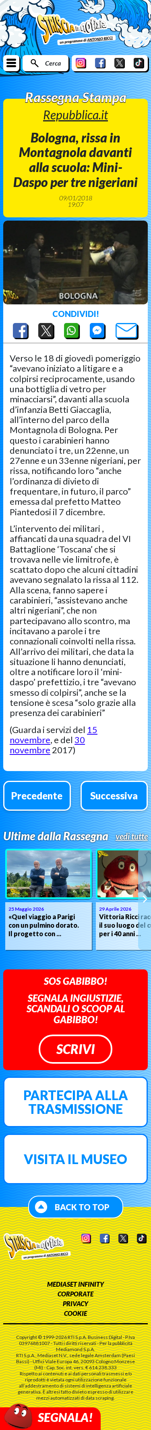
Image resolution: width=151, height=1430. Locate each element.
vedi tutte (132, 836)
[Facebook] (100, 62)
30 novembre (47, 744)
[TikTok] (139, 62)
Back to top (82, 1207)
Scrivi (75, 1049)
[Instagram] (81, 62)
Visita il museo (75, 1159)
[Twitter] (119, 62)
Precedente (36, 795)
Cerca (53, 63)
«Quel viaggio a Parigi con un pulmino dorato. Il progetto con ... (43, 925)
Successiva (114, 795)
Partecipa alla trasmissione (75, 1102)
